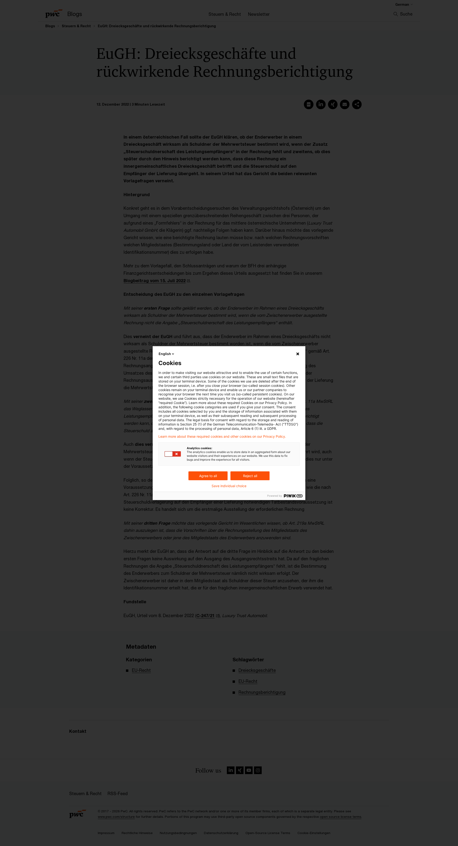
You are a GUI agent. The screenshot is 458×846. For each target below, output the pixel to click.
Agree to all (208, 476)
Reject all (250, 476)
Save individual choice (229, 486)
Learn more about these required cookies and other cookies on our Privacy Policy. (222, 436)
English (165, 354)
